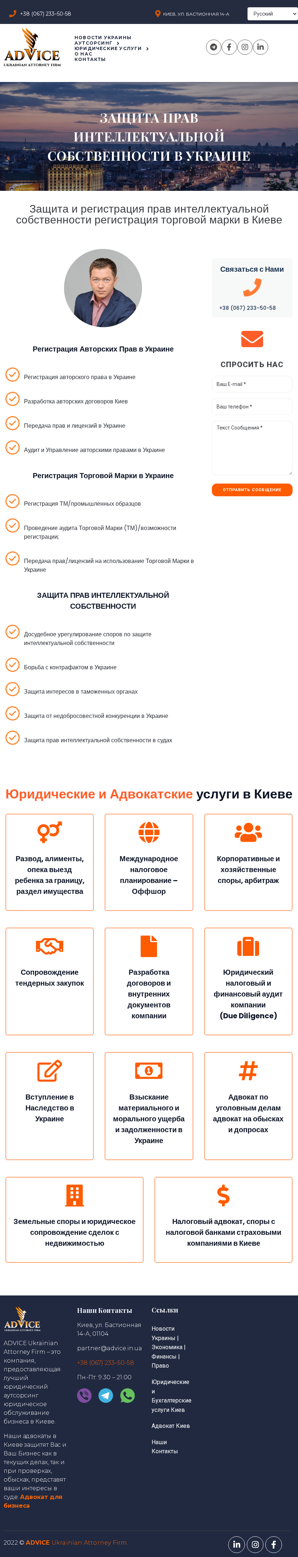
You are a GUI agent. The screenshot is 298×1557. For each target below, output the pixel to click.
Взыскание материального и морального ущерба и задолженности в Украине (149, 1119)
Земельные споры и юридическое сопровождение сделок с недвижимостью (74, 1232)
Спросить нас (252, 364)
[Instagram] (245, 47)
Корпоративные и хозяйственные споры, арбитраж (248, 870)
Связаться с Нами (252, 269)
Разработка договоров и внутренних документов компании (149, 994)
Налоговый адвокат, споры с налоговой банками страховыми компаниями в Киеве (223, 1232)
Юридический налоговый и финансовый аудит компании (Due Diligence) (248, 994)
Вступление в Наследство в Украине (49, 1108)
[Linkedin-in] (260, 47)
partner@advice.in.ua (109, 1348)
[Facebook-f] (229, 47)
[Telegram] (213, 47)
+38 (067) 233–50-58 (247, 308)
